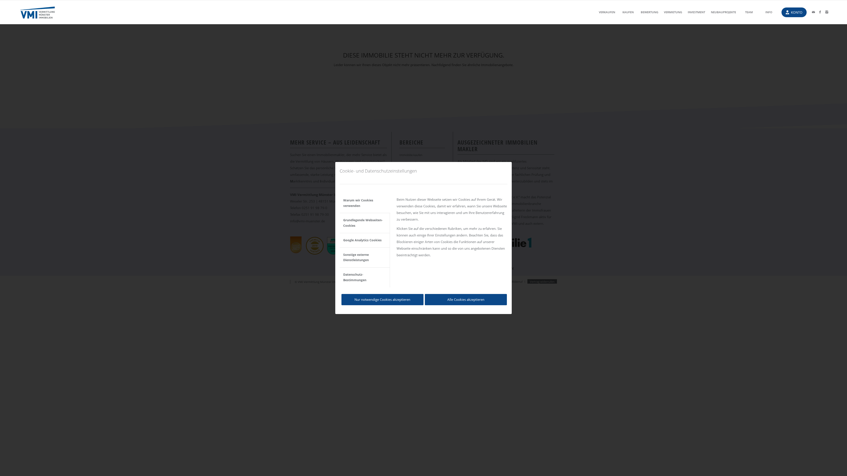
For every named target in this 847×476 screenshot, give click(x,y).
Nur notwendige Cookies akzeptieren (382, 299)
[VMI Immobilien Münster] (37, 12)
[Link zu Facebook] (820, 12)
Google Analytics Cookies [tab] (362, 240)
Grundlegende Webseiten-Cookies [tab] (363, 223)
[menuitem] (607, 12)
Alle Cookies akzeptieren (465, 299)
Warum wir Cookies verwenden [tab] (358, 203)
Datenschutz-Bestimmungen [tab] (354, 277)
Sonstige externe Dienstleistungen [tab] (356, 257)
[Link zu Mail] (813, 12)
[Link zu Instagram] (826, 12)
